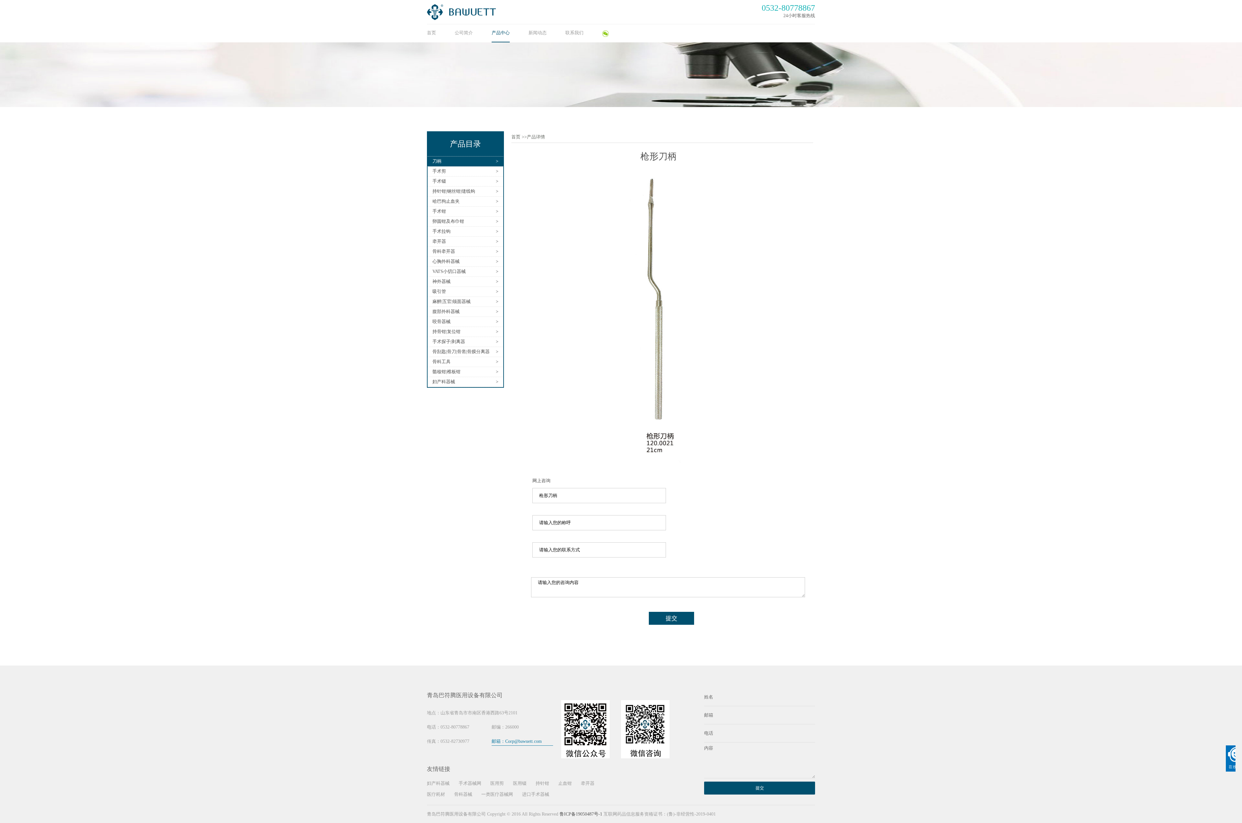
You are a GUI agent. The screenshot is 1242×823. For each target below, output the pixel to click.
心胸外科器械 (446, 261)
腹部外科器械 (446, 311)
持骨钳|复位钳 (446, 331)
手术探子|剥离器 (448, 341)
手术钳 (439, 211)
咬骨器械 (441, 321)
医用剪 (497, 783)
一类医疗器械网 (497, 794)
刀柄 (436, 161)
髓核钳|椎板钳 (446, 371)
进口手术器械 (535, 794)
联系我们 (574, 32)
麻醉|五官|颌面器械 (451, 301)
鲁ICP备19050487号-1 (581, 814)
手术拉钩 (441, 231)
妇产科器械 (443, 381)
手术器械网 (470, 783)
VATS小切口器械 (449, 271)
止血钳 (565, 783)
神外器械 (441, 281)
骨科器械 (463, 794)
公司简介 (464, 32)
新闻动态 (537, 32)
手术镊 (439, 181)
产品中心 (501, 32)
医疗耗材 (436, 794)
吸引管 (439, 291)
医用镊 (520, 783)
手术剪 (439, 171)
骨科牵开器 (443, 251)
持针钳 (542, 783)
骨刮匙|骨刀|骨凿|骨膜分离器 (461, 351)
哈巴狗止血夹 (446, 201)
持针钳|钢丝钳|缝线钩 (453, 191)
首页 (431, 32)
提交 (671, 618)
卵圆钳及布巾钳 (448, 221)
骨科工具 (441, 361)
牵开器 (439, 241)
